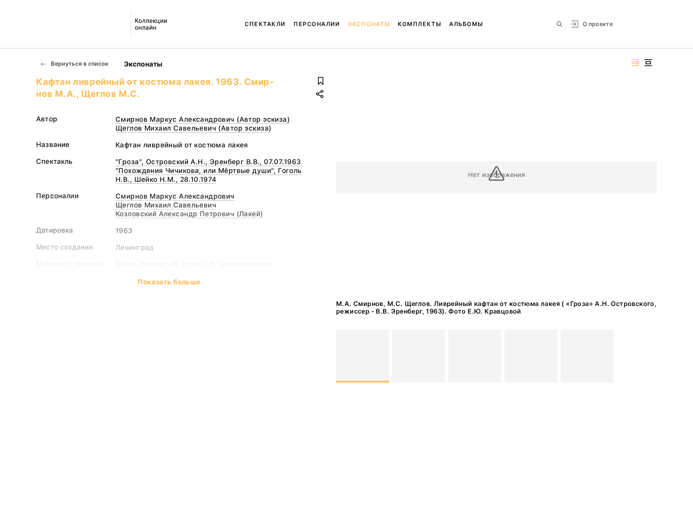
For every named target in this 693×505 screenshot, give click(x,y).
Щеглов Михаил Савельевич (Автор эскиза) (193, 128)
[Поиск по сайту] (559, 24)
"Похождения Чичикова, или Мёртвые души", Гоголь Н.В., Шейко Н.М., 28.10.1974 (209, 175)
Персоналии (317, 23)
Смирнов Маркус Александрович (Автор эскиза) (203, 119)
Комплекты (419, 23)
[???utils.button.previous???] (345, 356)
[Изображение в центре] (648, 62)
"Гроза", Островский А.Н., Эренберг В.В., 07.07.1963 (208, 162)
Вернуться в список (79, 63)
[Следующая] (647, 356)
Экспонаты (369, 23)
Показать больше (169, 282)
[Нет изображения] (362, 356)
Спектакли (265, 23)
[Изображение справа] (635, 62)
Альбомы (466, 23)
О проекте (598, 23)
